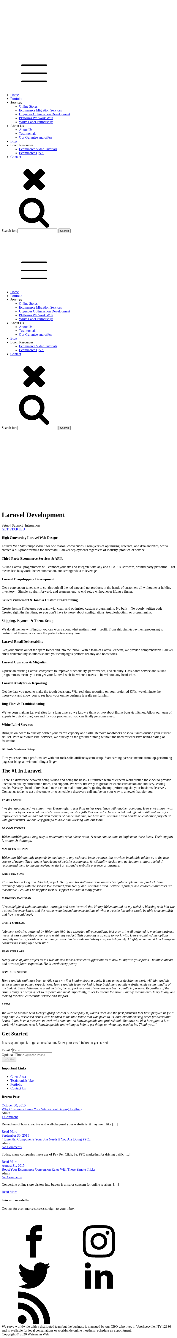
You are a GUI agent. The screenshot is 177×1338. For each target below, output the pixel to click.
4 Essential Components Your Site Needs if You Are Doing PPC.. (46, 1139)
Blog (13, 141)
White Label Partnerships (36, 122)
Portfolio (16, 98)
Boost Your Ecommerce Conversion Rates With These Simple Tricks (48, 1169)
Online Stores (28, 106)
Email (7, 1050)
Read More (9, 1131)
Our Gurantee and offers (35, 137)
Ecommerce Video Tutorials (38, 149)
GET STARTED (13, 529)
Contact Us (18, 1088)
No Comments (12, 1147)
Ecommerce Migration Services (40, 110)
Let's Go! (9, 1059)
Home (14, 95)
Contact (15, 157)
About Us (25, 129)
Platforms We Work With (36, 118)
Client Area (18, 1076)
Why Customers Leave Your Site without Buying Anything (42, 1109)
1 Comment (10, 1117)
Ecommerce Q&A (31, 153)
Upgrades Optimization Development (44, 114)
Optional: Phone (13, 1055)
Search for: (9, 230)
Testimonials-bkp (22, 1080)
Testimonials (27, 133)
